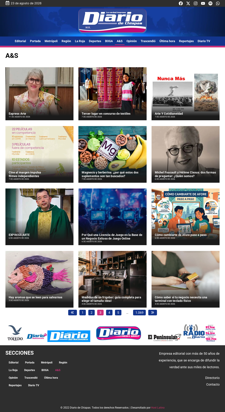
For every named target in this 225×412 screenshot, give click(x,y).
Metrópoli (51, 41)
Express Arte (17, 113)
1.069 (139, 312)
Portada (35, 41)
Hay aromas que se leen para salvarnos (35, 297)
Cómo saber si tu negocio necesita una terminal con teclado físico (181, 299)
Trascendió (148, 41)
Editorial (20, 41)
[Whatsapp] (218, 3)
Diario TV (204, 41)
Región (66, 41)
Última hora (167, 41)
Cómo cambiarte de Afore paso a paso (181, 235)
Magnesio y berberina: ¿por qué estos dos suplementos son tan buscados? (110, 174)
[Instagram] (195, 3)
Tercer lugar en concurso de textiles (106, 113)
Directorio (212, 378)
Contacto (213, 384)
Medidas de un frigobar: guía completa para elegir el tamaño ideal (111, 299)
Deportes (95, 41)
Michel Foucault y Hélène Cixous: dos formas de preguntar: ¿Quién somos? (185, 174)
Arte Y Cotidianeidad (169, 113)
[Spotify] (210, 3)
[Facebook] (181, 3)
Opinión (132, 41)
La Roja (80, 41)
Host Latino (158, 407)
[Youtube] (203, 3)
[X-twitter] (188, 3)
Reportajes (186, 41)
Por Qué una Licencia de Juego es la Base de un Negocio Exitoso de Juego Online (112, 236)
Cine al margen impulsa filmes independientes (25, 174)
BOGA (109, 41)
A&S (120, 41)
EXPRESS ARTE (19, 235)
